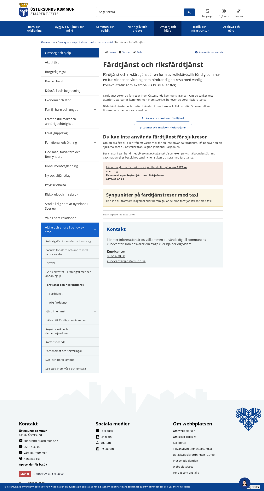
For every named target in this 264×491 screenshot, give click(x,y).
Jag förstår (253, 487)
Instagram (134, 449)
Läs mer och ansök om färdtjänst (164, 118)
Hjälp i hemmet (55, 311)
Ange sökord (107, 12)
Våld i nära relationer (60, 218)
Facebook (134, 431)
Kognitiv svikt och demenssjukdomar (57, 331)
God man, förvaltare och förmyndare (63, 154)
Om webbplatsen (184, 431)
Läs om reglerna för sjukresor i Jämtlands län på (146, 167)
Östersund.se (48, 42)
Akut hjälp (52, 62)
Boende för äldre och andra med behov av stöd (66, 252)
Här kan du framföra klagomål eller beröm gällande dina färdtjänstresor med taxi (159, 201)
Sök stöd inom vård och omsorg (65, 368)
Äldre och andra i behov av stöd (96, 42)
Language (207, 16)
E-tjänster (225, 16)
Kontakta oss (32, 459)
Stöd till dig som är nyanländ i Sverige (66, 206)
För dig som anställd (186, 472)
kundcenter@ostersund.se (126, 261)
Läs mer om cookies (179, 486)
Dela (139, 52)
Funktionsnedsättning (61, 142)
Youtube (134, 443)
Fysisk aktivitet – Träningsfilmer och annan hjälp (68, 274)
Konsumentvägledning (61, 166)
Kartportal (179, 443)
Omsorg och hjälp (67, 42)
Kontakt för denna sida (211, 52)
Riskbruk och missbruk (61, 194)
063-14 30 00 (116, 256)
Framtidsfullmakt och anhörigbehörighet (60, 121)
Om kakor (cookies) (185, 437)
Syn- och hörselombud (60, 360)
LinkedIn (134, 437)
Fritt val (50, 263)
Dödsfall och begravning (62, 91)
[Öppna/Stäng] (95, 62)
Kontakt (239, 16)
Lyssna (112, 52)
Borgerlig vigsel (56, 72)
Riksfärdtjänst (58, 302)
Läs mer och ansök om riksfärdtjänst (164, 127)
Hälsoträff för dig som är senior (65, 320)
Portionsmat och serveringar (63, 351)
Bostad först (54, 81)
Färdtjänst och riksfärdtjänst (64, 285)
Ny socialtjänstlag (58, 175)
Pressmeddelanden (185, 460)
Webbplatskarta (183, 466)
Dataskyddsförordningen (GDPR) (194, 454)
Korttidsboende (55, 342)
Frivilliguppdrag (56, 133)
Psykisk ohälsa (55, 185)
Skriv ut (126, 52)
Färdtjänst (55, 293)
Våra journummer (35, 453)
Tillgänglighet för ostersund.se (193, 449)
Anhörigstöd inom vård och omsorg (68, 241)
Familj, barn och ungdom (63, 109)
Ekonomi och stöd (58, 100)
